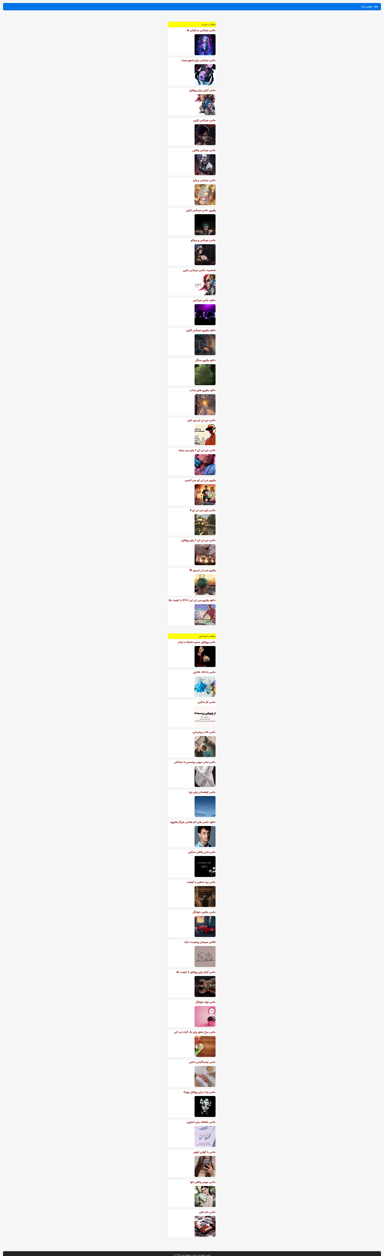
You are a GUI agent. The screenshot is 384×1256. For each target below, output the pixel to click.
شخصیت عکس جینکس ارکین (199, 270)
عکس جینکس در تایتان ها (201, 30)
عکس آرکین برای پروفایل (202, 90)
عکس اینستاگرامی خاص (202, 1062)
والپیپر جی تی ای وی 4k (202, 570)
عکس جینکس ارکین (204, 120)
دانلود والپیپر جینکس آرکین (201, 330)
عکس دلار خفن (207, 1212)
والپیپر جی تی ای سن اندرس (200, 480)
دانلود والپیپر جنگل (205, 360)
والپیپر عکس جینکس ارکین (201, 210)
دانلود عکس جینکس (204, 300)
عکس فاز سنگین (207, 702)
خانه (376, 7)
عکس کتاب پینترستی (204, 732)
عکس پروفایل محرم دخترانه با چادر (197, 642)
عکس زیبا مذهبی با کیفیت (201, 882)
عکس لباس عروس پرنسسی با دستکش (195, 762)
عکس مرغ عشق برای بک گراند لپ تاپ (195, 1032)
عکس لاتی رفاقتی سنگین (202, 852)
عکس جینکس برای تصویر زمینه (199, 60)
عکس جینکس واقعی (204, 150)
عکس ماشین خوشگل (204, 912)
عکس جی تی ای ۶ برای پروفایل (198, 540)
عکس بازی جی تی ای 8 (203, 510)
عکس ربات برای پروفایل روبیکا (199, 1092)
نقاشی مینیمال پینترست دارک (200, 942)
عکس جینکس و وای (204, 180)
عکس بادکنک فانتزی (204, 672)
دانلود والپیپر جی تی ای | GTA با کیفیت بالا (192, 600)
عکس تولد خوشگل (205, 1002)
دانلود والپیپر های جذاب (203, 390)
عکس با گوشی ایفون (204, 1152)
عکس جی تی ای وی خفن (201, 420)
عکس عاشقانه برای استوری (201, 1122)
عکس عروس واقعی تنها (203, 1182)
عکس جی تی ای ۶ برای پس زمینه (197, 450)
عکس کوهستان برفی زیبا (202, 792)
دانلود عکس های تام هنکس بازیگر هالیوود (193, 822)
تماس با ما (367, 7)
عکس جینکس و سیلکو (203, 240)
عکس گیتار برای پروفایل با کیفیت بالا (196, 972)
